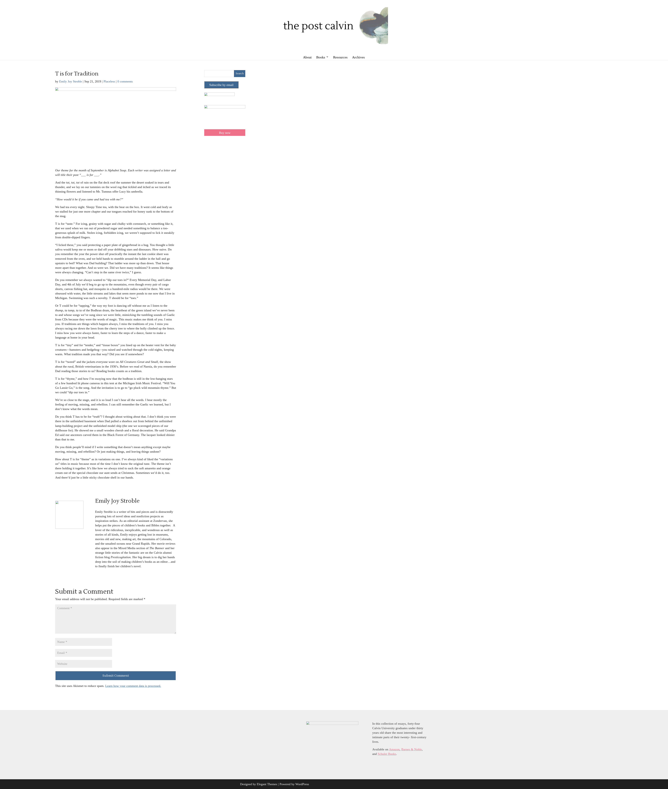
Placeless (109, 81)
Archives (358, 57)
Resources (340, 57)
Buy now (224, 132)
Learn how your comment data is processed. (133, 686)
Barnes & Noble (411, 749)
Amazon (394, 749)
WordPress (302, 784)
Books (320, 57)
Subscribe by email (221, 85)
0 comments (125, 81)
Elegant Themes (267, 784)
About (307, 57)
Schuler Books (387, 754)
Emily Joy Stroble (70, 81)
